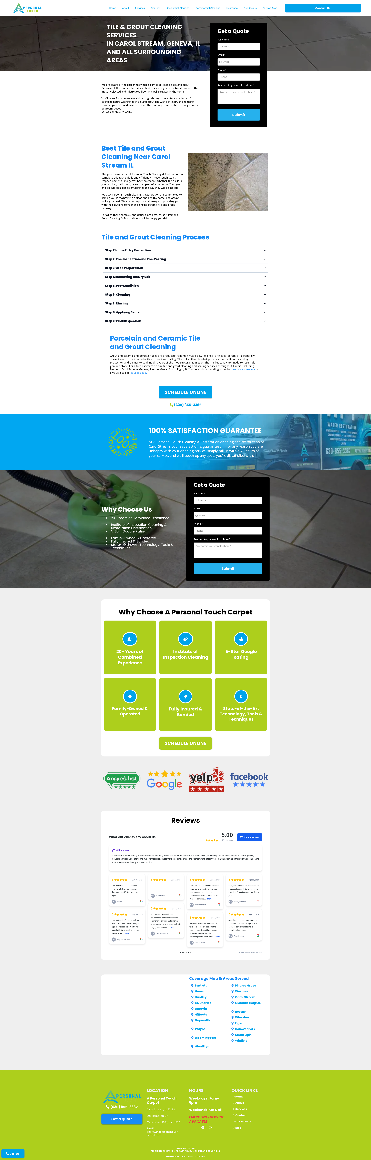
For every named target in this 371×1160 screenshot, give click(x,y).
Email (221, 55)
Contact (155, 8)
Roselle (240, 1012)
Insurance (232, 8)
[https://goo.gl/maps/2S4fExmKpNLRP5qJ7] (164, 780)
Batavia (201, 1009)
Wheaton (242, 1017)
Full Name (224, 39)
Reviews (185, 820)
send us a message (243, 369)
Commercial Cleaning (207, 8)
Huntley (201, 997)
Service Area (270, 8)
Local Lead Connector (192, 1156)
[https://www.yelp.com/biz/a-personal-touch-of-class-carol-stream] (207, 780)
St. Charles (203, 1003)
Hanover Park (245, 1029)
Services (140, 8)
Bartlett (201, 985)
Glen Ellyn (202, 1046)
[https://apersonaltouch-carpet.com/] (122, 1096)
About (125, 8)
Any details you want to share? (236, 85)
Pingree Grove (245, 985)
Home (112, 8)
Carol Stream (245, 997)
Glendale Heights (248, 1003)
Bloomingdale (205, 1038)
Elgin (238, 1023)
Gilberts (201, 1014)
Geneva (201, 991)
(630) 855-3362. (139, 372)
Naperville (202, 1020)
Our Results (250, 8)
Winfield (241, 1041)
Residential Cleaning (178, 8)
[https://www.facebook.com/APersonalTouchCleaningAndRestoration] (249, 780)
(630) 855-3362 (187, 405)
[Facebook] (203, 1127)
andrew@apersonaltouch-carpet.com (163, 1133)
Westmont (243, 991)
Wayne (200, 1029)
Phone (222, 70)
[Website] (210, 1127)
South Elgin (243, 1035)
